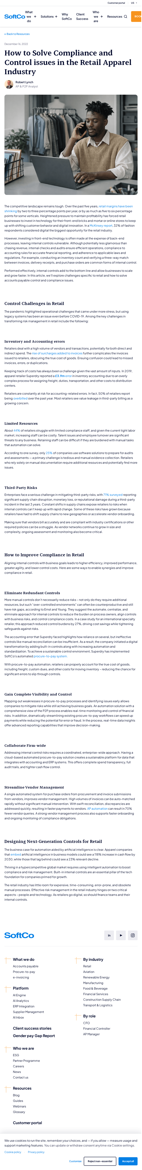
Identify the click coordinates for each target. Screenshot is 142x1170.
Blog (16, 1095)
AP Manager (91, 1034)
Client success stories (32, 1028)
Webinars (19, 1106)
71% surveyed (113, 495)
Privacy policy (36, 1151)
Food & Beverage (95, 988)
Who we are (96, 16)
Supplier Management (28, 1012)
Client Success (82, 16)
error (63, 376)
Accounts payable (25, 966)
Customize (75, 1161)
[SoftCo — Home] (14, 16)
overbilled (20, 398)
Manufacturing (93, 983)
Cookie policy (12, 1151)
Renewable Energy (96, 977)
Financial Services (95, 994)
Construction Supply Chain (102, 999)
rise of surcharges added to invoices (57, 353)
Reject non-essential (100, 1161)
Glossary (19, 1112)
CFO (86, 1023)
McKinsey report (101, 225)
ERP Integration (23, 1006)
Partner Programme (26, 1061)
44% (16, 430)
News (17, 1072)
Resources (114, 16)
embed (16, 854)
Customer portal (116, 2)
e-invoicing (21, 977)
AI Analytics (21, 1001)
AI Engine (19, 995)
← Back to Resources (17, 33)
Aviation (88, 972)
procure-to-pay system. (51, 656)
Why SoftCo (67, 16)
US (132, 2)
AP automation (97, 808)
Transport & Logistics (97, 1005)
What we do (29, 16)
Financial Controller (96, 1028)
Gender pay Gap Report (34, 1035)
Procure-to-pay (24, 972)
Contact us (20, 1077)
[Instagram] (133, 935)
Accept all (128, 1161)
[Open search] (125, 16)
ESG (16, 1055)
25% (49, 453)
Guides (18, 1101)
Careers (18, 1066)
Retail (87, 966)
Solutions (47, 16)
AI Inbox (18, 1017)
